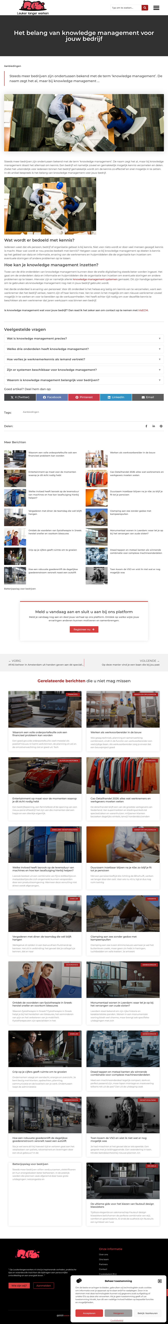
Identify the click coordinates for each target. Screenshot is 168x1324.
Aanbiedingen (12, 66)
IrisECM (143, 310)
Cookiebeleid (116, 1320)
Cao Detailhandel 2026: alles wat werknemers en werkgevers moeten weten (121, 800)
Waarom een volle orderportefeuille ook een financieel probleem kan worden (39, 734)
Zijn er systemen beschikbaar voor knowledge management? (84, 369)
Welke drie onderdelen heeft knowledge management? (84, 349)
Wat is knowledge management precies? (84, 338)
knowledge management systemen (95, 279)
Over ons (103, 1254)
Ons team (104, 1259)
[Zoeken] (145, 7)
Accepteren (89, 1313)
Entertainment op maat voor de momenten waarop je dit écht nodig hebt (44, 800)
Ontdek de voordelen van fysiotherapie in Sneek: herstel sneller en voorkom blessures (42, 1004)
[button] (159, 1281)
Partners (103, 1264)
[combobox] (126, 7)
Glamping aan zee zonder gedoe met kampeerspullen (114, 938)
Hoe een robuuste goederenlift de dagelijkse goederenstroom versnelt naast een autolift (39, 1139)
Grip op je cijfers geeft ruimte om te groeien (53, 550)
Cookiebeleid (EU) (108, 1274)
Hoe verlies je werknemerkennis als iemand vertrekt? (84, 359)
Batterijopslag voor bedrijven (20, 588)
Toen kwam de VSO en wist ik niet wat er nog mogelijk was (119, 1139)
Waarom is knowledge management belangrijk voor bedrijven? (84, 380)
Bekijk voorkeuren (148, 1313)
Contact (103, 1269)
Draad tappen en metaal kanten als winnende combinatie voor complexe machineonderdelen (120, 1073)
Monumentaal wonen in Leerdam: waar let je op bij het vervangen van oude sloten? (122, 1004)
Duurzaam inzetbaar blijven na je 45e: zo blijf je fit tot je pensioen (121, 869)
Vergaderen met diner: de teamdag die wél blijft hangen (41, 938)
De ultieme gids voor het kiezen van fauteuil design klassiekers (122, 1205)
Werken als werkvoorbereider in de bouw (132, 452)
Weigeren (118, 1313)
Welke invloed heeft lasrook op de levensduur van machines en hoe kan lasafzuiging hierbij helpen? (54, 494)
